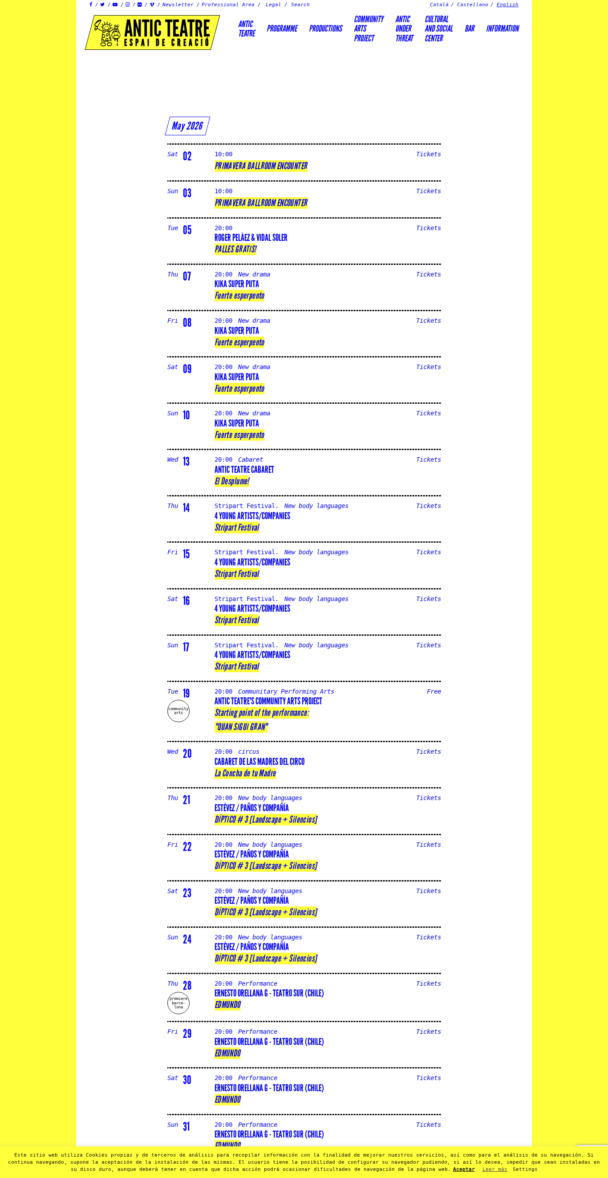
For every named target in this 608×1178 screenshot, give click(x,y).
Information (502, 28)
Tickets (428, 154)
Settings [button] (525, 1169)
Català (439, 5)
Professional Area (228, 5)
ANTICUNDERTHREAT (404, 29)
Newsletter (178, 5)
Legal (273, 5)
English (508, 5)
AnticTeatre (246, 29)
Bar (469, 28)
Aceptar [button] (464, 1169)
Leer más (494, 1169)
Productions (325, 28)
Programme (282, 28)
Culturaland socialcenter (439, 29)
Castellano (472, 5)
